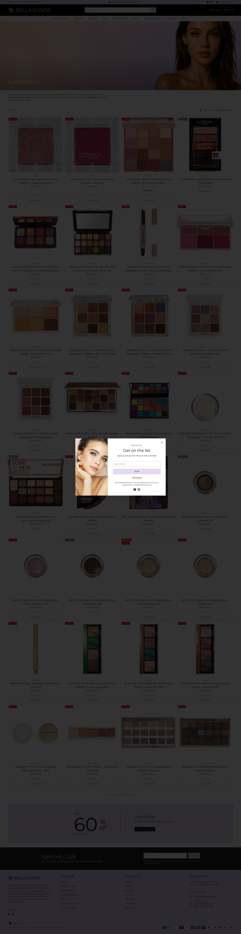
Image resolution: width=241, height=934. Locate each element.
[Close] (161, 442)
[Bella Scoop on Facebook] (134, 490)
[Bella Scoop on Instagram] (138, 490)
